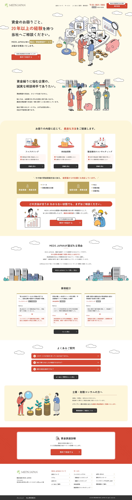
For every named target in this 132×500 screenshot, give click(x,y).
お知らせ (54, 481)
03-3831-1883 (98, 4)
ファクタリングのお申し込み (104, 481)
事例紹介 (85, 5)
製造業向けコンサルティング (82, 487)
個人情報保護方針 (30, 497)
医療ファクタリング (81, 481)
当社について (59, 5)
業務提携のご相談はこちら (84, 411)
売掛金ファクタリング (81, 477)
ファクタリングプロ (79, 474)
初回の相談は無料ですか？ (45, 369)
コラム (53, 477)
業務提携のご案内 (101, 484)
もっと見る (66, 332)
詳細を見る (32, 166)
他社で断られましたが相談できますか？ (49, 362)
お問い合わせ (100, 474)
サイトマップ (20, 497)
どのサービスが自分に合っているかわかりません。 (53, 356)
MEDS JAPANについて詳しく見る (66, 270)
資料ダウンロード (101, 477)
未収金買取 (77, 484)
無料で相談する (26, 56)
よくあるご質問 (76, 5)
